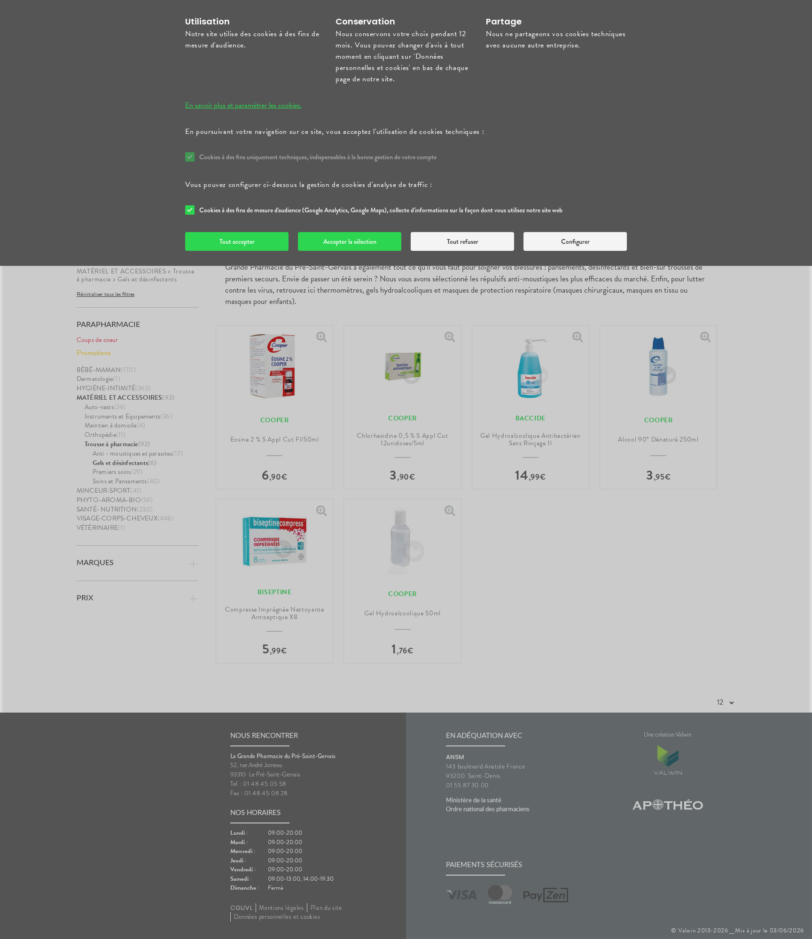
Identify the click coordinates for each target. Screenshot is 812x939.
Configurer (575, 241)
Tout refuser (462, 241)
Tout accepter (237, 241)
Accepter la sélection (349, 241)
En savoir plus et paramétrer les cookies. (243, 105)
